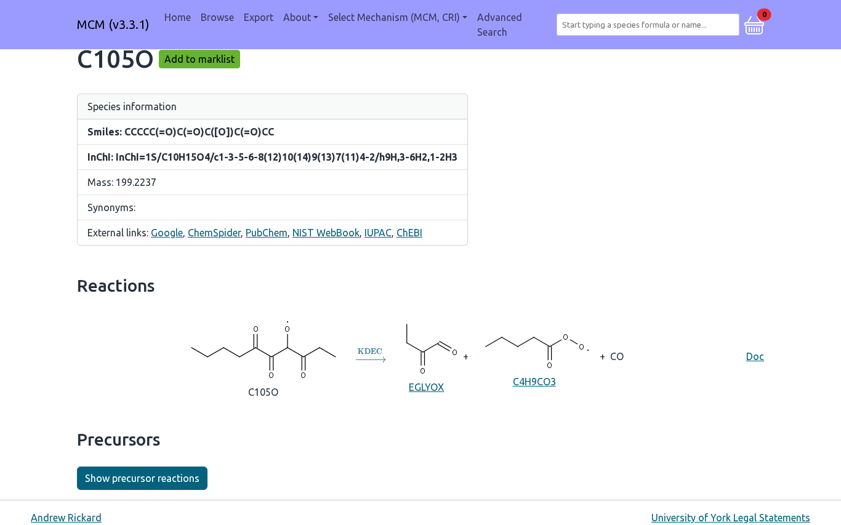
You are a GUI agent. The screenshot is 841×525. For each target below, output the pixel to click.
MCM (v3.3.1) (113, 24)
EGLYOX (426, 387)
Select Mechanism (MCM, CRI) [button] (394, 17)
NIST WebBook (326, 232)
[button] (754, 23)
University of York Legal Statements (730, 517)
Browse (217, 17)
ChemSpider (214, 232)
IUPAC (378, 232)
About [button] (297, 17)
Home (177, 17)
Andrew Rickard (66, 517)
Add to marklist (199, 59)
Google (167, 232)
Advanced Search (499, 25)
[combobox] (650, 24)
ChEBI (409, 232)
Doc (755, 356)
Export (258, 17)
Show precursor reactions (142, 478)
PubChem (267, 232)
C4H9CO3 (534, 381)
